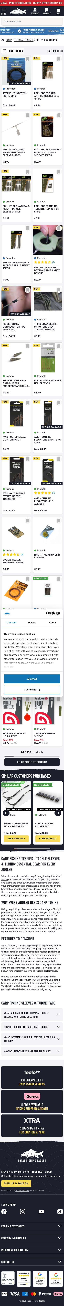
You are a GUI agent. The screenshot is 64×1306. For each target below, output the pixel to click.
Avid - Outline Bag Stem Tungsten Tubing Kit (14, 496)
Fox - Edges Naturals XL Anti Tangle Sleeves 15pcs (16, 209)
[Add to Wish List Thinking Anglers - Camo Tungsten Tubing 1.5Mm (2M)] (59, 290)
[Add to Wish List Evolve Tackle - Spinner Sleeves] (28, 521)
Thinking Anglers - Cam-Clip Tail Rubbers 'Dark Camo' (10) (16, 383)
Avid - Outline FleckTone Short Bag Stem (47, 440)
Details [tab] (32, 622)
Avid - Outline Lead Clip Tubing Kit (14, 438)
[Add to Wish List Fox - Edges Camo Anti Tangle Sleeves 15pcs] (59, 59)
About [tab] (52, 622)
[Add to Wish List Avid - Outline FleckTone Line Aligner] (59, 459)
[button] (57, 813)
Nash (44, 967)
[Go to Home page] (18, 11)
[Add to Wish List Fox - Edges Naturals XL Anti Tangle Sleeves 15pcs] (28, 172)
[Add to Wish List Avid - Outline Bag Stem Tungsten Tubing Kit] (28, 459)
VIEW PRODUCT (16, 838)
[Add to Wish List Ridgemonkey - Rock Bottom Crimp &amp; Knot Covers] (59, 228)
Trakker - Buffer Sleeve (44, 735)
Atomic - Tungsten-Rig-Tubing (15, 94)
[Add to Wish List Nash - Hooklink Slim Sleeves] (59, 521)
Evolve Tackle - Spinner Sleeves (13, 561)
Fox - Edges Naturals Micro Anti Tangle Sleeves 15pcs (47, 152)
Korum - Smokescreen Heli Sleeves (47, 382)
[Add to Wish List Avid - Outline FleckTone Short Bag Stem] (59, 403)
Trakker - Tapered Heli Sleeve (14, 735)
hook (4, 889)
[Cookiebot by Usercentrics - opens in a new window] (46, 614)
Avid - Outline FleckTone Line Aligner (43, 501)
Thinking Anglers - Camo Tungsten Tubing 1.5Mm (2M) (46, 327)
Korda (37, 967)
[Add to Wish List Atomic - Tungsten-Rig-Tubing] (28, 59)
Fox (54, 967)
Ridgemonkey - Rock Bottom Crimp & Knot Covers (47, 270)
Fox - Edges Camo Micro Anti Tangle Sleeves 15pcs (14, 152)
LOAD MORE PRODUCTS (32, 762)
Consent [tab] (11, 622)
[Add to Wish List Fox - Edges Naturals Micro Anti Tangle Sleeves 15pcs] (59, 115)
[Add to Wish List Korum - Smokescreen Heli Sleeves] (59, 346)
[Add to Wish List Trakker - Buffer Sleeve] (59, 699)
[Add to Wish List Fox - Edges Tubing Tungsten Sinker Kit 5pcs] (59, 172)
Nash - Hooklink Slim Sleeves (47, 556)
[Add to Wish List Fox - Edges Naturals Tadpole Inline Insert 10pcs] (28, 228)
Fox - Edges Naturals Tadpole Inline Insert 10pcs (16, 265)
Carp (9, 40)
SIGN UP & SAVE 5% (16, 1183)
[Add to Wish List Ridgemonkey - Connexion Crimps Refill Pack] (28, 290)
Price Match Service (21, 30)
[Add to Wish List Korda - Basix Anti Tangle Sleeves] (59, 579)
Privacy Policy (22, 1190)
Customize (30, 689)
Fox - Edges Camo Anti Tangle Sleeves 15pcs (46, 96)
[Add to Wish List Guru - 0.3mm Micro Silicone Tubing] (28, 579)
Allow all (32, 678)
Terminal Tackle (23, 40)
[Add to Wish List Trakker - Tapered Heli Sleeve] (28, 699)
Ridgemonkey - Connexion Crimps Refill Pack (14, 327)
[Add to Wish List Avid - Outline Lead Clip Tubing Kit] (28, 403)
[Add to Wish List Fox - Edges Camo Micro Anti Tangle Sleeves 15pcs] (28, 115)
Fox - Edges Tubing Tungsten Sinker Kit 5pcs (46, 209)
